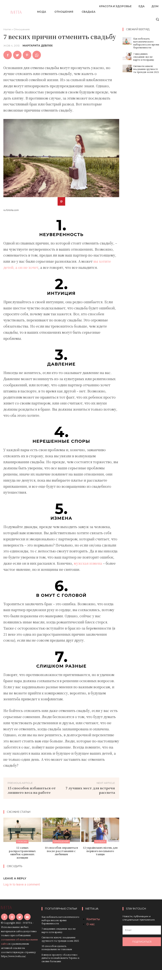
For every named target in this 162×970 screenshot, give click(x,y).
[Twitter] (17, 55)
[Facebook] (7, 55)
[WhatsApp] (36, 55)
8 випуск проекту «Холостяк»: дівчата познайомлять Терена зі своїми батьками (60, 958)
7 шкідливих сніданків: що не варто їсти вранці (143, 56)
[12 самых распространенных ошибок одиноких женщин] (22, 830)
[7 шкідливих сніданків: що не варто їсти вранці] (127, 56)
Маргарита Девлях (38, 45)
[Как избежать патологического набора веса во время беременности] (127, 41)
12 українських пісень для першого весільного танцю (100, 851)
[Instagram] (12, 917)
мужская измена (88, 563)
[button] (157, 19)
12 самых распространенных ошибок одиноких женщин (22, 852)
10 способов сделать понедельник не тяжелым (57, 947)
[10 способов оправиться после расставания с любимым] (61, 830)
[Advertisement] (142, 142)
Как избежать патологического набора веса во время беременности (146, 43)
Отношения (22, 29)
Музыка (100, 841)
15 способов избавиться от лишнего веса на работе (32, 790)
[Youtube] (27, 917)
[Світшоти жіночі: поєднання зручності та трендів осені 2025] (127, 68)
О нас (90, 924)
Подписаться (141, 941)
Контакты (93, 919)
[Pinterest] (27, 55)
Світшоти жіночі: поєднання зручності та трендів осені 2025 (146, 69)
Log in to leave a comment (21, 884)
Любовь (22, 841)
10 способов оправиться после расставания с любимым (61, 851)
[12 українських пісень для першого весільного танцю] (100, 830)
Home (7, 29)
